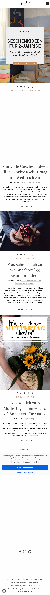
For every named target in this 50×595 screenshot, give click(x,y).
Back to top (24, 449)
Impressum (11, 579)
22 (24, 419)
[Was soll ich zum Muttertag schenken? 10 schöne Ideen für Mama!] (25, 352)
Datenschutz (21, 579)
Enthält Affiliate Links (29, 182)
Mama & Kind (35, 90)
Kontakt (29, 579)
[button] (47, 3)
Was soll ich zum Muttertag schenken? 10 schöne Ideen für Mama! (25, 408)
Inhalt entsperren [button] (25, 467)
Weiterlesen (26, 206)
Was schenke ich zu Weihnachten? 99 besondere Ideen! (25, 270)
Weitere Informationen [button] (25, 472)
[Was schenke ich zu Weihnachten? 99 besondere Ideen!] (25, 231)
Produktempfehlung (24, 283)
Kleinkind (24, 90)
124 (17, 280)
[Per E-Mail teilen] (32, 86)
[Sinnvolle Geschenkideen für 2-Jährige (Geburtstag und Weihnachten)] (25, 45)
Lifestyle (30, 258)
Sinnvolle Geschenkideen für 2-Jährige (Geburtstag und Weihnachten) (25, 171)
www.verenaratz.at (25, 591)
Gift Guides (15, 90)
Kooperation (38, 579)
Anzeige (30, 419)
